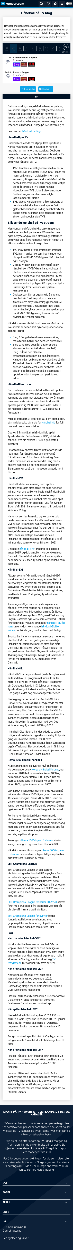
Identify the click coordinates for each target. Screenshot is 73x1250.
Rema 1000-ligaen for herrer (37, 840)
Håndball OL (48, 422)
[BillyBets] (24, 64)
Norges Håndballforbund (45, 769)
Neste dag (44, 89)
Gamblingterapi (12, 1230)
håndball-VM (27, 548)
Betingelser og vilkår (16, 1238)
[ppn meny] (62, 4)
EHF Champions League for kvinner (28, 915)
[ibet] (31, 64)
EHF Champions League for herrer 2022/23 (32, 902)
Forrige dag (29, 89)
